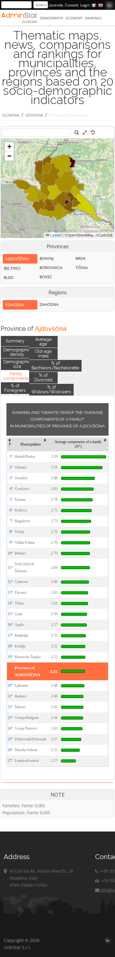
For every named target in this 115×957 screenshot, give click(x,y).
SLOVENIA (10, 115)
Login (85, 5)
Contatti (72, 5)
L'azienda (55, 5)
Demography (51, 18)
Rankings (93, 18)
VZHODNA (34, 115)
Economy (74, 18)
